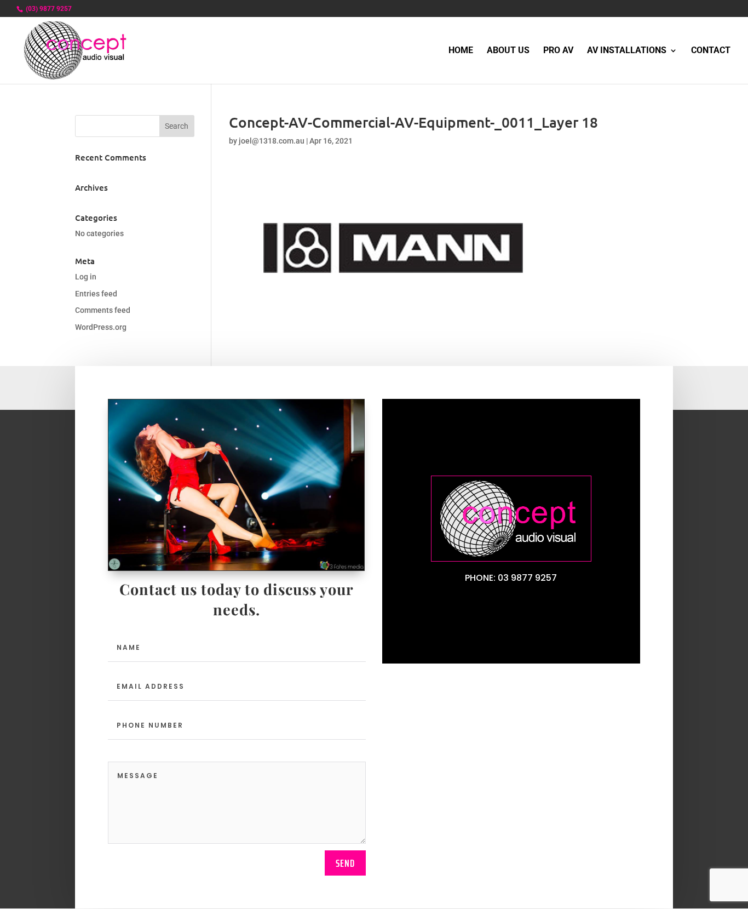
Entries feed (96, 293)
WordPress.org (100, 327)
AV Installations (626, 51)
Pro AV (558, 51)
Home (460, 51)
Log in (85, 276)
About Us (508, 51)
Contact (710, 51)
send (345, 863)
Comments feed (102, 310)
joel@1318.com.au (271, 140)
